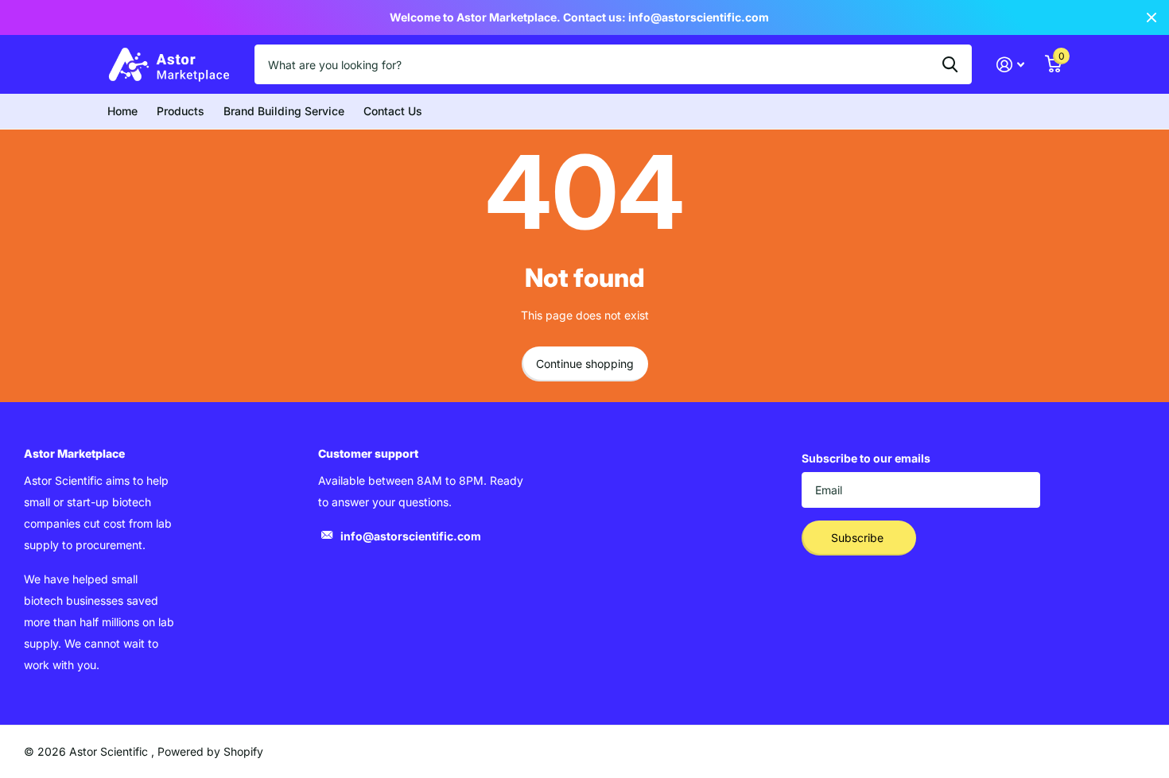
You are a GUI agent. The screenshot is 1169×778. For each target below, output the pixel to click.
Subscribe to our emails (866, 458)
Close (1151, 17)
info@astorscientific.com (410, 536)
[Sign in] (1010, 65)
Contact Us (392, 111)
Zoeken (950, 64)
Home (122, 111)
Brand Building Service (283, 111)
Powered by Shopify (210, 751)
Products (180, 111)
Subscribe (859, 537)
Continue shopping (585, 363)
